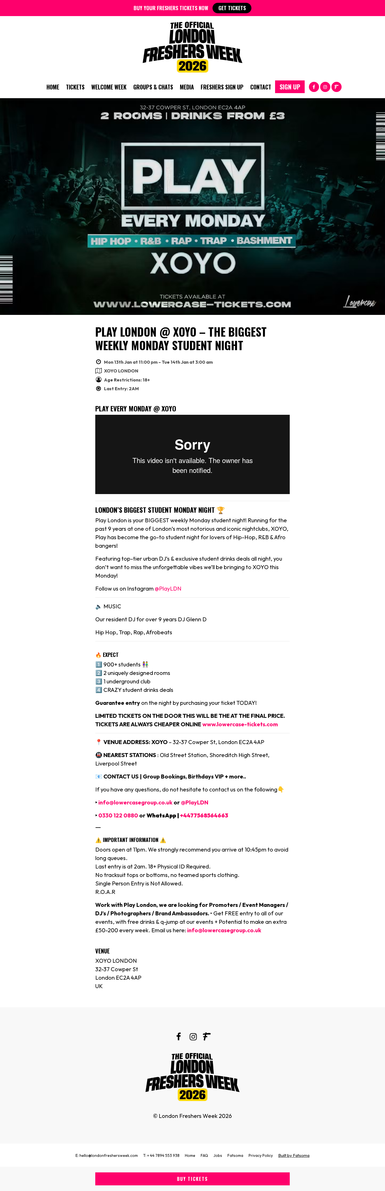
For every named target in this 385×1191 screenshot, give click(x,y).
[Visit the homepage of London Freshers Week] (192, 45)
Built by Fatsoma (293, 1155)
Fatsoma (235, 1155)
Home (53, 87)
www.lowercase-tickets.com (240, 724)
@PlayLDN (168, 588)
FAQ (204, 1155)
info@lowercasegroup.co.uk (134, 802)
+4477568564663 (204, 815)
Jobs (217, 1155)
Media (187, 87)
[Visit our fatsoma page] (336, 86)
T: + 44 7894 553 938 (161, 1155)
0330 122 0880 (118, 815)
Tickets (75, 87)
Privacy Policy (261, 1155)
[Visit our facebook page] (314, 86)
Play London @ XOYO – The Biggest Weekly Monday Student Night (181, 338)
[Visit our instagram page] (325, 86)
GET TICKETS (232, 8)
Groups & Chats (153, 87)
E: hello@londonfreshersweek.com (107, 1155)
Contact (260, 87)
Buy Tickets (192, 1178)
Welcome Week (109, 87)
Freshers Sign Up (222, 87)
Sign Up (290, 86)
